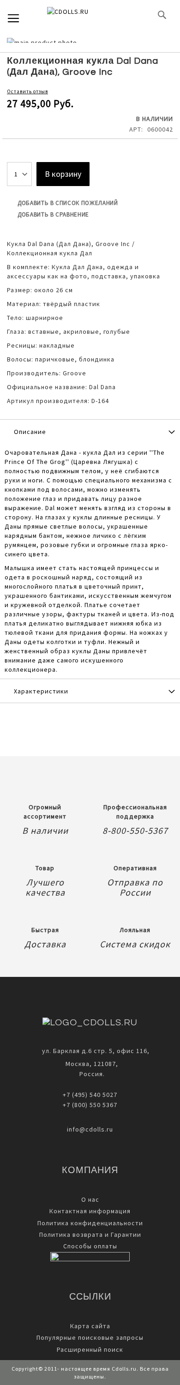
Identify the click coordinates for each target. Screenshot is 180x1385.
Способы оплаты (90, 1246)
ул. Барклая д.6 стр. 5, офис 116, (96, 1051)
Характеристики (41, 691)
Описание (30, 432)
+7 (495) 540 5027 (90, 1094)
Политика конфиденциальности (90, 1223)
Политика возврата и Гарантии (90, 1234)
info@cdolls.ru (90, 1129)
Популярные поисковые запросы (90, 1337)
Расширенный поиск (90, 1349)
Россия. (90, 1074)
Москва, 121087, (90, 1064)
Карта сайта (90, 1326)
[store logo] (83, 15)
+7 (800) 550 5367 (90, 1105)
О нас (90, 1199)
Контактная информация (90, 1211)
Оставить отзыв (27, 91)
